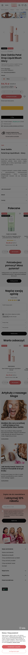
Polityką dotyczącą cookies (15, 636)
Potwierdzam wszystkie (14, 647)
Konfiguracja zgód (14, 651)
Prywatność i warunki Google (13, 642)
